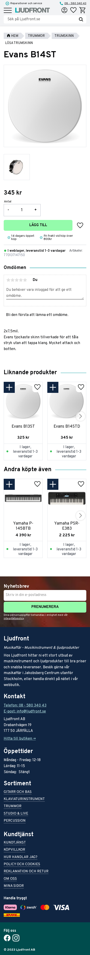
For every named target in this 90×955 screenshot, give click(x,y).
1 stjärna (8, 280)
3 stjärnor (17, 280)
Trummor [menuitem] (12, 807)
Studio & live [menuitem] (16, 814)
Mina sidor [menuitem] (14, 886)
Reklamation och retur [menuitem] (26, 872)
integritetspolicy (14, 618)
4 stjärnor (21, 280)
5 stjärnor (25, 280)
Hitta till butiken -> (20, 738)
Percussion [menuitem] (15, 821)
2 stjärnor (12, 280)
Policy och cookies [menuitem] (22, 865)
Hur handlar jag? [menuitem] (20, 857)
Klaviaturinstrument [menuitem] (24, 799)
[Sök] (81, 19)
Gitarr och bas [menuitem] (18, 792)
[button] (8, 11)
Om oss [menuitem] (10, 879)
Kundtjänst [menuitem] (15, 843)
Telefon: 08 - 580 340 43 (25, 705)
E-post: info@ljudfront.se (25, 711)
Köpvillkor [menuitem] (14, 850)
